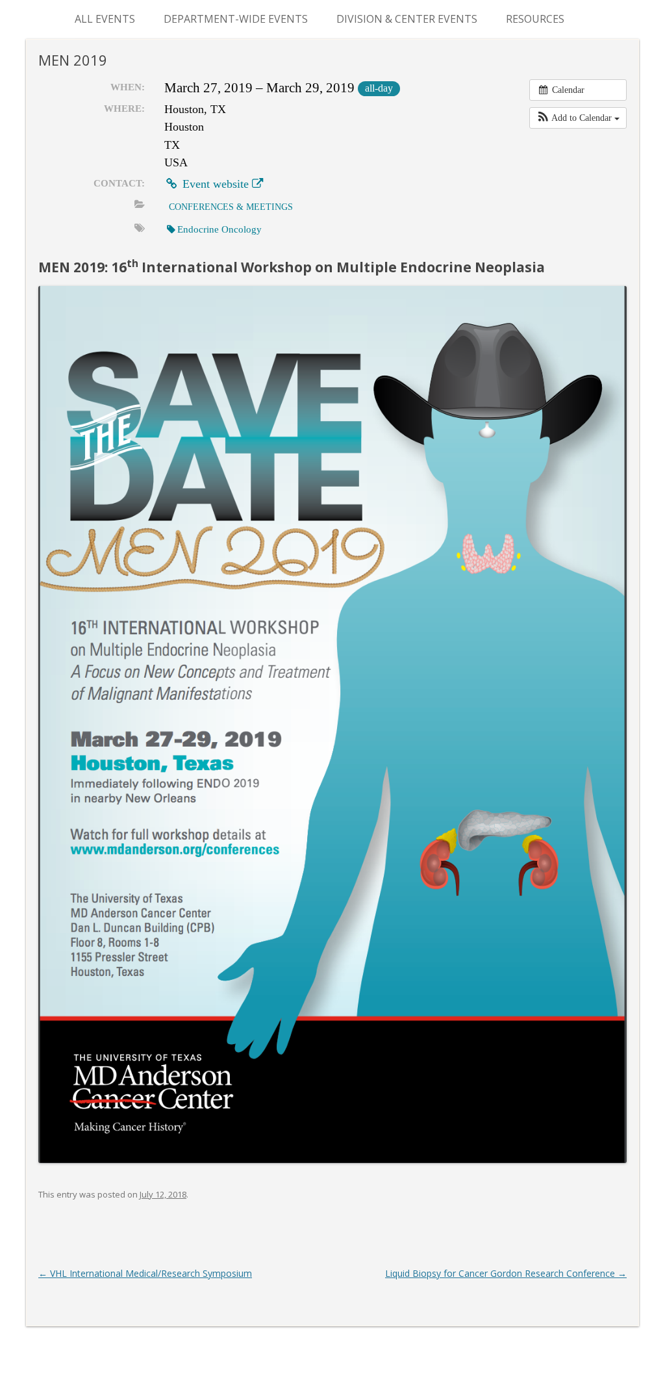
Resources (535, 19)
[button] (578, 118)
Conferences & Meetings (231, 206)
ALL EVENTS (105, 19)
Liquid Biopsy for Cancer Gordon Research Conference (506, 1273)
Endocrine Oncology (219, 229)
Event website (215, 183)
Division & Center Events (406, 19)
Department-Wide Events (236, 19)
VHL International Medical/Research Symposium (145, 1273)
